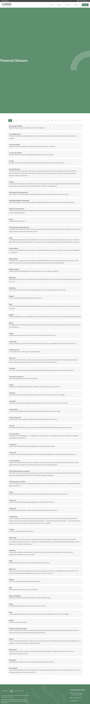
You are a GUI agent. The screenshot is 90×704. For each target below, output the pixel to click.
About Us (51, 4)
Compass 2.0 (67, 4)
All (10, 120)
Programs (59, 4)
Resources (76, 4)
